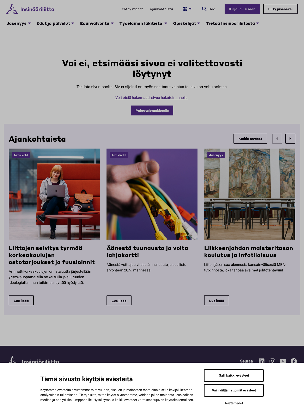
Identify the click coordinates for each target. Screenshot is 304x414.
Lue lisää (21, 300)
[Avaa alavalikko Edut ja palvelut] (72, 23)
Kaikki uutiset (250, 138)
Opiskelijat (184, 23)
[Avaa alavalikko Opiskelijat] (198, 23)
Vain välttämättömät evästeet (234, 390)
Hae (211, 9)
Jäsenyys (16, 23)
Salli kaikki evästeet (234, 375)
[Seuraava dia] (290, 139)
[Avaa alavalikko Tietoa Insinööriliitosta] (257, 23)
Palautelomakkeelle (152, 110)
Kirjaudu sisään (242, 9)
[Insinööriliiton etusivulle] (30, 8)
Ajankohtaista (161, 9)
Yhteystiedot (132, 9)
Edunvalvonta (94, 23)
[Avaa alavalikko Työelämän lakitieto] (165, 23)
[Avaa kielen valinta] (187, 9)
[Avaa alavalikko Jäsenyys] (29, 23)
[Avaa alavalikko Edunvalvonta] (112, 23)
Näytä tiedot (234, 403)
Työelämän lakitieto (141, 23)
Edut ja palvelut (53, 23)
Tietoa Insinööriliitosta (230, 23)
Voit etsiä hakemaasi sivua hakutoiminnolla (151, 98)
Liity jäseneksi (280, 9)
